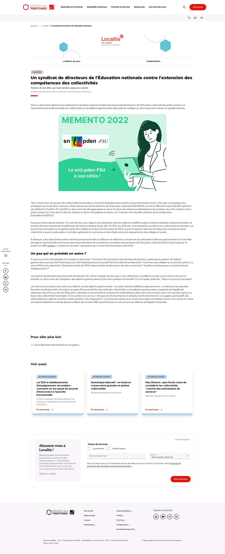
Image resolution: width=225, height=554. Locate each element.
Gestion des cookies (51, 543)
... (39, 26)
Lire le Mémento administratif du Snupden (56, 345)
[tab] (39, 424)
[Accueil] (38, 7)
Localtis (46, 26)
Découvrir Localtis (47, 474)
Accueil (33, 26)
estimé (51, 246)
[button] (72, 7)
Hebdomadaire (119, 448)
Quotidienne (98, 448)
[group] (112, 152)
